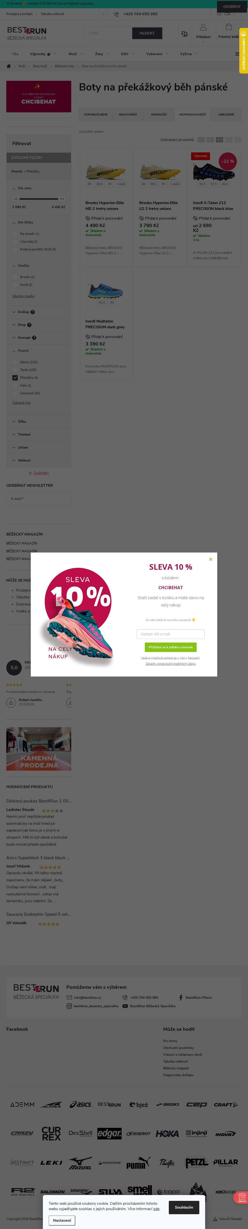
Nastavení (62, 1220)
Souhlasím (184, 1207)
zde (156, 1209)
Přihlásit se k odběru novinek (171, 647)
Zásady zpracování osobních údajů (171, 664)
